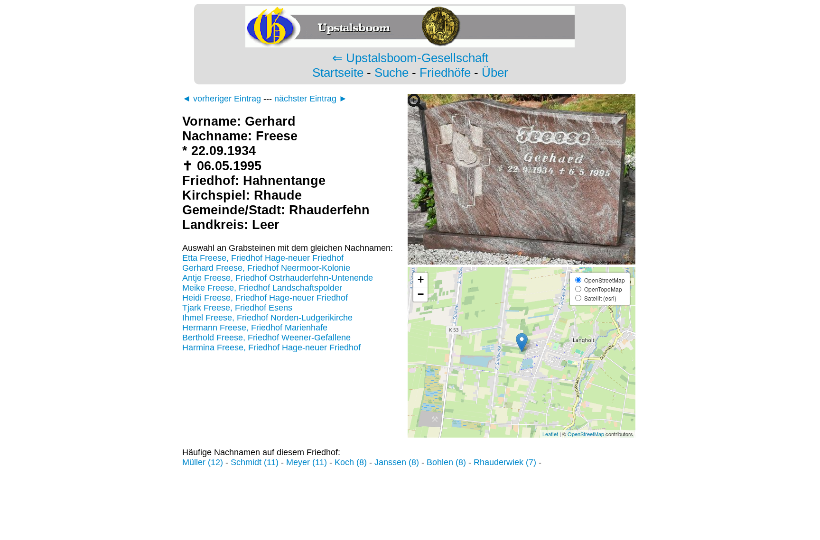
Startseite (337, 72)
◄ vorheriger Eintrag (221, 98)
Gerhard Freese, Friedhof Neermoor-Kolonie (266, 268)
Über (495, 72)
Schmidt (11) (255, 462)
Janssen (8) (396, 462)
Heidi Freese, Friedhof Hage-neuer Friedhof (265, 297)
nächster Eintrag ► (310, 98)
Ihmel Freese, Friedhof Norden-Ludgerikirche (267, 317)
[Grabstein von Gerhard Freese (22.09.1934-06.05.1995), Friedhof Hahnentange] (521, 261)
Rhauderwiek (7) (505, 462)
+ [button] (421, 279)
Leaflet (550, 434)
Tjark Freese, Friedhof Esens (237, 307)
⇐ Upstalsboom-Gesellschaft (410, 58)
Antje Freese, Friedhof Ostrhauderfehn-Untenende (277, 278)
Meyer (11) (306, 462)
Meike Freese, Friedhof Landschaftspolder (262, 288)
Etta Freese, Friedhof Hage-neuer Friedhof (263, 258)
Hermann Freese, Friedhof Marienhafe (254, 327)
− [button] (421, 294)
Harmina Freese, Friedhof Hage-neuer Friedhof (271, 347)
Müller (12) (202, 462)
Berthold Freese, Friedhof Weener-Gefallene (266, 337)
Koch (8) (351, 462)
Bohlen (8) (446, 462)
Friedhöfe (445, 72)
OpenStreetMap (586, 434)
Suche (391, 72)
